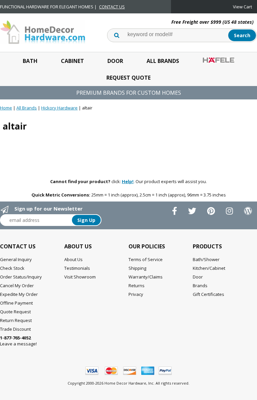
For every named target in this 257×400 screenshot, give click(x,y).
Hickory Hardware (59, 108)
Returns (136, 286)
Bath (30, 61)
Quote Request (15, 312)
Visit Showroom (80, 277)
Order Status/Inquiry (21, 277)
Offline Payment (16, 303)
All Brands (163, 61)
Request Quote (128, 77)
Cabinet (72, 61)
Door (115, 61)
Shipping (137, 268)
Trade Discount (15, 329)
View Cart (242, 7)
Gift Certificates (208, 294)
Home (6, 108)
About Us (73, 259)
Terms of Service (145, 259)
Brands (200, 286)
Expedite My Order (19, 294)
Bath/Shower (206, 259)
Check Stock (12, 268)
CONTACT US (112, 7)
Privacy (135, 294)
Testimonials (77, 268)
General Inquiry (16, 259)
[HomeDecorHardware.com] (42, 31)
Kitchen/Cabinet (209, 268)
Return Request (16, 320)
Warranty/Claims (145, 277)
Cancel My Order (17, 286)
